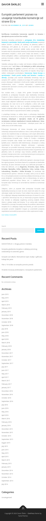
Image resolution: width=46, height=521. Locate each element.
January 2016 (6, 425)
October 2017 (6, 360)
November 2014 (7, 474)
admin (31, 25)
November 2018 (7, 318)
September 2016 (7, 401)
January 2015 (6, 467)
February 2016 (7, 422)
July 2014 (5, 484)
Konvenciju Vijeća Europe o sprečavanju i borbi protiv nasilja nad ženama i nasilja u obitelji (23, 75)
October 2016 (6, 398)
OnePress (31, 513)
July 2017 (5, 367)
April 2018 (5, 339)
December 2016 (7, 391)
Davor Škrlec (11, 4)
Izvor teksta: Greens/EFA (9, 215)
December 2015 (7, 429)
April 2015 (5, 456)
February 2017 (7, 384)
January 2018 (6, 349)
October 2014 (6, 477)
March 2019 (6, 305)
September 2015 (7, 439)
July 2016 (5, 405)
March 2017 (6, 381)
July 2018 (5, 329)
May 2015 (5, 453)
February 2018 (7, 346)
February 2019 (7, 308)
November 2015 (7, 432)
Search (4, 226)
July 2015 (5, 446)
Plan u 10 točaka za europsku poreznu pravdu (17, 265)
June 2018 (5, 332)
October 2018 (6, 322)
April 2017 (5, 377)
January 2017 (6, 387)
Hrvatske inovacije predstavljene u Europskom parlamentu (22, 270)
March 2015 (6, 460)
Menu (42, 4)
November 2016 (7, 394)
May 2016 (5, 412)
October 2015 (6, 436)
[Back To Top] (23, 508)
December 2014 (7, 470)
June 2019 (5, 294)
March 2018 (6, 343)
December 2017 (7, 353)
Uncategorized (7, 497)
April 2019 (5, 301)
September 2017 (7, 363)
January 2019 (6, 312)
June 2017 (5, 370)
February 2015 (7, 463)
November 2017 (7, 356)
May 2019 (5, 298)
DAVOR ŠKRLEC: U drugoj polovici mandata (17, 244)
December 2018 (7, 315)
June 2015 (5, 450)
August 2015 (6, 443)
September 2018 (7, 325)
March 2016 (6, 418)
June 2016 (5, 408)
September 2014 (7, 481)
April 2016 (5, 415)
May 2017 (5, 374)
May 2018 (5, 336)
